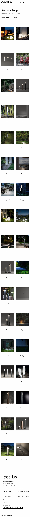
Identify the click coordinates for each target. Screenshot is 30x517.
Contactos (5, 489)
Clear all (15, 17)
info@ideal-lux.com (13, 507)
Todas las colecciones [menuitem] (23, 491)
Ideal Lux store (7, 491)
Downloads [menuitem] (21, 494)
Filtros (3, 17)
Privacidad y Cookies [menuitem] (23, 496)
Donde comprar (7, 496)
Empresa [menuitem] (20, 489)
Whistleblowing (7, 500)
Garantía (5, 502)
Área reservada (7, 494)
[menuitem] (20, 2)
